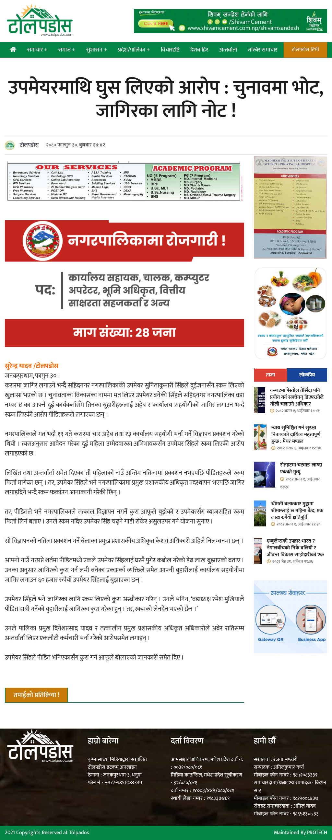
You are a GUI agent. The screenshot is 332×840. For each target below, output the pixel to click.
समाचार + (37, 50)
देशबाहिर (199, 50)
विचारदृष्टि (170, 50)
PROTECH (317, 832)
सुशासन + (96, 50)
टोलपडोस (29, 145)
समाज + (66, 50)
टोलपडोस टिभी (305, 49)
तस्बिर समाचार (262, 50)
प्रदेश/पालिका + (134, 50)
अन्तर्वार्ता (228, 50)
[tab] (270, 375)
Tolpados (79, 832)
